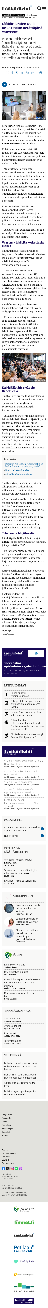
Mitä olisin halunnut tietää (18, 474)
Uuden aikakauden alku (17, 470)
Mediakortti (6, 1118)
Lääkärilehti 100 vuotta (13, 15)
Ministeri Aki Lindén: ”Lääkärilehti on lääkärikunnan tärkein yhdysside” (24, 465)
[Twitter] (22, 73)
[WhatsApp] (17, 73)
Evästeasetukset (8, 1163)
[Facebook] (12, 73)
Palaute (5, 1150)
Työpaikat (6, 1132)
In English (5, 1160)
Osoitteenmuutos (9, 1153)
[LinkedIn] (27, 73)
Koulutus (5, 1135)
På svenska (6, 1157)
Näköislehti (6, 1125)
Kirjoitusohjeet (7, 1128)
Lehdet (4, 1121)
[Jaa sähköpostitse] (32, 73)
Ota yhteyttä (7, 1114)
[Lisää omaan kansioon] (7, 73)
